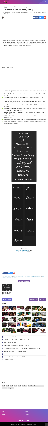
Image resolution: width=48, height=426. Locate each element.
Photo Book (4, 388)
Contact (26, 411)
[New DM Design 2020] (24, 319)
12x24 (15, 385)
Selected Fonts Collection (22, 250)
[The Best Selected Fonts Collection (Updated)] (7, 287)
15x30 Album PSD (31, 385)
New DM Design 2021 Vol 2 (10, 337)
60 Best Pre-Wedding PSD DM (10, 354)
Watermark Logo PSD (23, 252)
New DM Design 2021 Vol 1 (10, 342)
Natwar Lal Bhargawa (9, 16)
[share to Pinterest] (45, 17)
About (3, 411)
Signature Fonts (8, 277)
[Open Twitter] (22, 420)
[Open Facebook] (20, 420)
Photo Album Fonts (26, 276)
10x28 (3, 385)
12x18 (11, 385)
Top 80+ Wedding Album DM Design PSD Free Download (16, 339)
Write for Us (27, 417)
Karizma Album (40, 385)
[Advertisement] (24, 29)
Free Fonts (21, 276)
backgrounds (11, 388)
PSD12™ (35, 424)
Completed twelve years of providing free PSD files (15, 351)
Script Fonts (39, 276)
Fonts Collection (16, 276)
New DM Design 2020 (7, 334)
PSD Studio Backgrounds (9, 359)
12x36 (19, 385)
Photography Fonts (33, 276)
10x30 (7, 385)
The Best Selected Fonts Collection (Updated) (6, 293)
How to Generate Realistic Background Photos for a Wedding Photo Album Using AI (22, 348)
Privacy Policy (5, 417)
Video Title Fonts (14, 277)
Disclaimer (27, 414)
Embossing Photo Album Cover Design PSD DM (14, 357)
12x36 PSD (24, 385)
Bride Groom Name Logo (8, 276)
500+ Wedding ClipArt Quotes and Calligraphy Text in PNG (16, 345)
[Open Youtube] (28, 420)
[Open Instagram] (25, 420)
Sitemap (3, 414)
